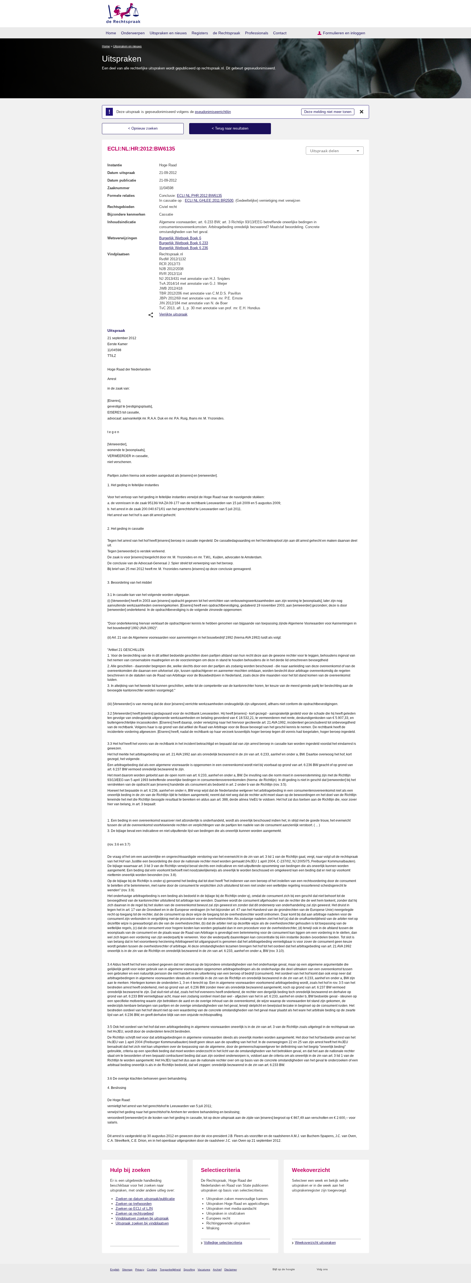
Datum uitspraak (121, 173)
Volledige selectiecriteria (223, 1243)
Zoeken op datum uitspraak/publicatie (145, 1199)
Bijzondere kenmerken (126, 214)
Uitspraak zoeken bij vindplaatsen (142, 1223)
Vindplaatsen (118, 254)
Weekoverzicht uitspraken (315, 1243)
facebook (339, 1269)
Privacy (139, 1269)
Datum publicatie (121, 180)
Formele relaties (121, 196)
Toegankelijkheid (170, 1269)
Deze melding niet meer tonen (327, 112)
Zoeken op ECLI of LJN (134, 1209)
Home (111, 33)
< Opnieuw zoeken (143, 128)
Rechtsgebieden (120, 207)
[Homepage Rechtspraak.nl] (121, 12)
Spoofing (189, 1269)
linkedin (354, 1269)
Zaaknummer (118, 188)
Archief (217, 1269)
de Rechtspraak (226, 33)
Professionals (256, 33)
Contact (279, 33)
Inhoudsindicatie (121, 222)
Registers (200, 33)
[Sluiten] (361, 111)
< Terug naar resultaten (230, 128)
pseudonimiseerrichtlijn (213, 112)
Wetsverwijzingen (122, 238)
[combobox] (334, 150)
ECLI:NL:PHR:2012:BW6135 (199, 196)
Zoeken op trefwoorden (134, 1204)
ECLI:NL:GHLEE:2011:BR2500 (209, 200)
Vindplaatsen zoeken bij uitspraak (142, 1218)
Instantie (114, 165)
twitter (332, 1269)
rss (300, 1269)
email (307, 1269)
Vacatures (204, 1269)
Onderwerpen (133, 33)
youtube (361, 1269)
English (114, 1269)
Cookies (152, 1269)
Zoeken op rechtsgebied (134, 1213)
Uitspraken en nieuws (168, 33)
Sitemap (127, 1269)
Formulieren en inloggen (344, 33)
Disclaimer (230, 1269)
